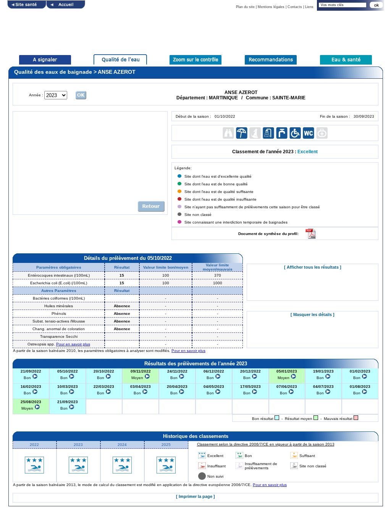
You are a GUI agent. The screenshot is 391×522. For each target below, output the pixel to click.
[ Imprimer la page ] (195, 496)
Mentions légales (271, 7)
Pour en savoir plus (73, 344)
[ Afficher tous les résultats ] (312, 267)
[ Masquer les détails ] (312, 314)
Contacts (295, 7)
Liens (309, 7)
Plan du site (245, 7)
